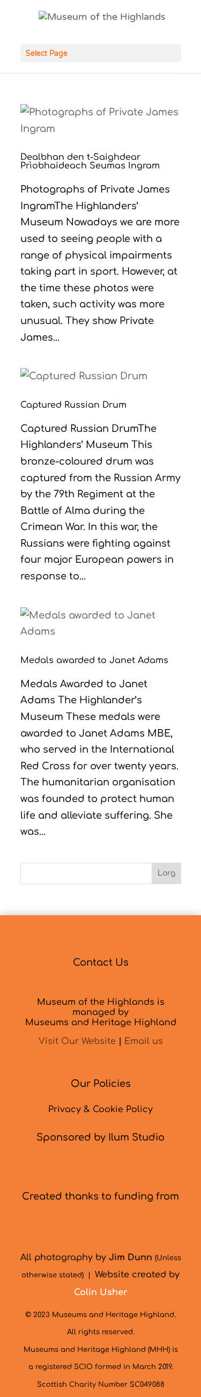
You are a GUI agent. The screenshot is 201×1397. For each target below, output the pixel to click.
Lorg (166, 873)
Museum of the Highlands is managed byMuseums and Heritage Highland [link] (100, 1012)
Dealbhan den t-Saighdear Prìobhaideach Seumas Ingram (90, 161)
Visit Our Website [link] (77, 1041)
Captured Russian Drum (73, 405)
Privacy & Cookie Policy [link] (100, 1109)
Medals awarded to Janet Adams (94, 660)
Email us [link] (143, 1041)
